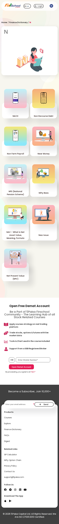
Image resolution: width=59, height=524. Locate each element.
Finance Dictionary (18, 22)
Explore (7, 423)
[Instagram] (15, 489)
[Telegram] (10, 489)
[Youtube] (25, 489)
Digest (7, 441)
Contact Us (9, 471)
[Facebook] (5, 489)
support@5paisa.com (14, 477)
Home (4, 22)
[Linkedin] (20, 489)
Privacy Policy (10, 465)
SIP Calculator (10, 454)
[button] (51, 6)
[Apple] (5, 501)
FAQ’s (6, 435)
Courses (8, 417)
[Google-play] (10, 501)
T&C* (33, 372)
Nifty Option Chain (12, 460)
